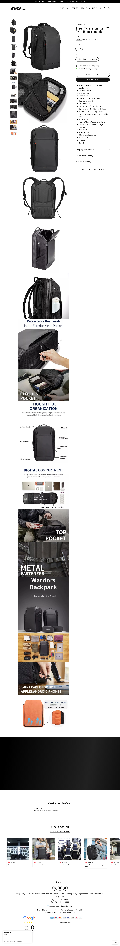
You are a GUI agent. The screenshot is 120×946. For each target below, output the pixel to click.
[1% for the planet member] (33, 928)
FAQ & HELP (60, 897)
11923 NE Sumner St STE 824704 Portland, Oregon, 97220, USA (60, 910)
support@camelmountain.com (61, 906)
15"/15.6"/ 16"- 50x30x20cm (87, 59)
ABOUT (84, 8)
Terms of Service (33, 894)
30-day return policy (84, 156)
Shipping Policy (71, 894)
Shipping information (85, 150)
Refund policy (46, 894)
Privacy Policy (20, 894)
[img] (29, 922)
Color (78, 44)
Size (77, 55)
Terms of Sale (58, 894)
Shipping (79, 39)
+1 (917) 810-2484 (61, 900)
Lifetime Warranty (83, 162)
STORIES (74, 8)
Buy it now (92, 80)
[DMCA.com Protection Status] (27, 928)
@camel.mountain (60, 831)
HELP (94, 8)
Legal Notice (83, 894)
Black (79, 49)
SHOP (63, 8)
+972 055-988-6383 (61, 902)
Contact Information (97, 894)
